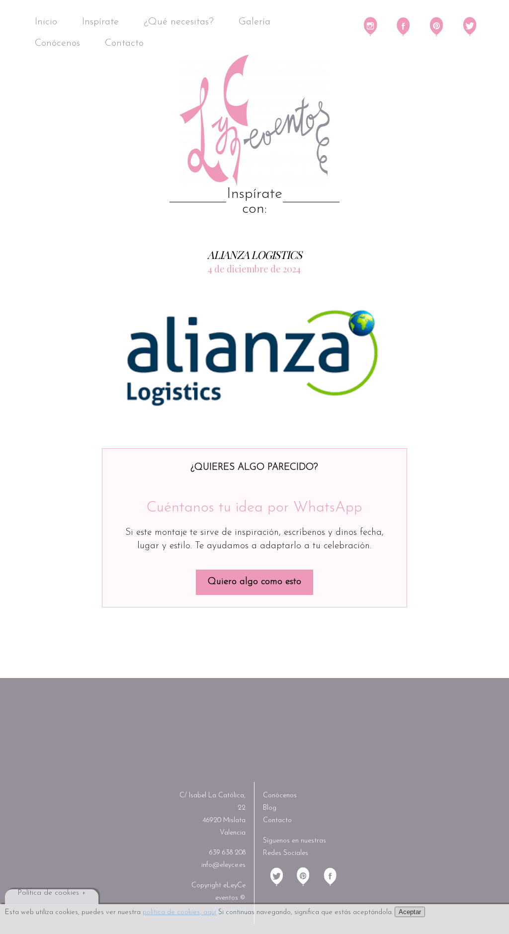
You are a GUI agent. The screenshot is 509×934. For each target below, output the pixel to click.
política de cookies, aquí (179, 912)
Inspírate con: (254, 202)
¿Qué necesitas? (179, 22)
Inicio (46, 22)
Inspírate (100, 22)
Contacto (124, 43)
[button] (256, 356)
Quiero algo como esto (254, 582)
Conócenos (57, 43)
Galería (254, 22)
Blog (269, 808)
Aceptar (410, 912)
